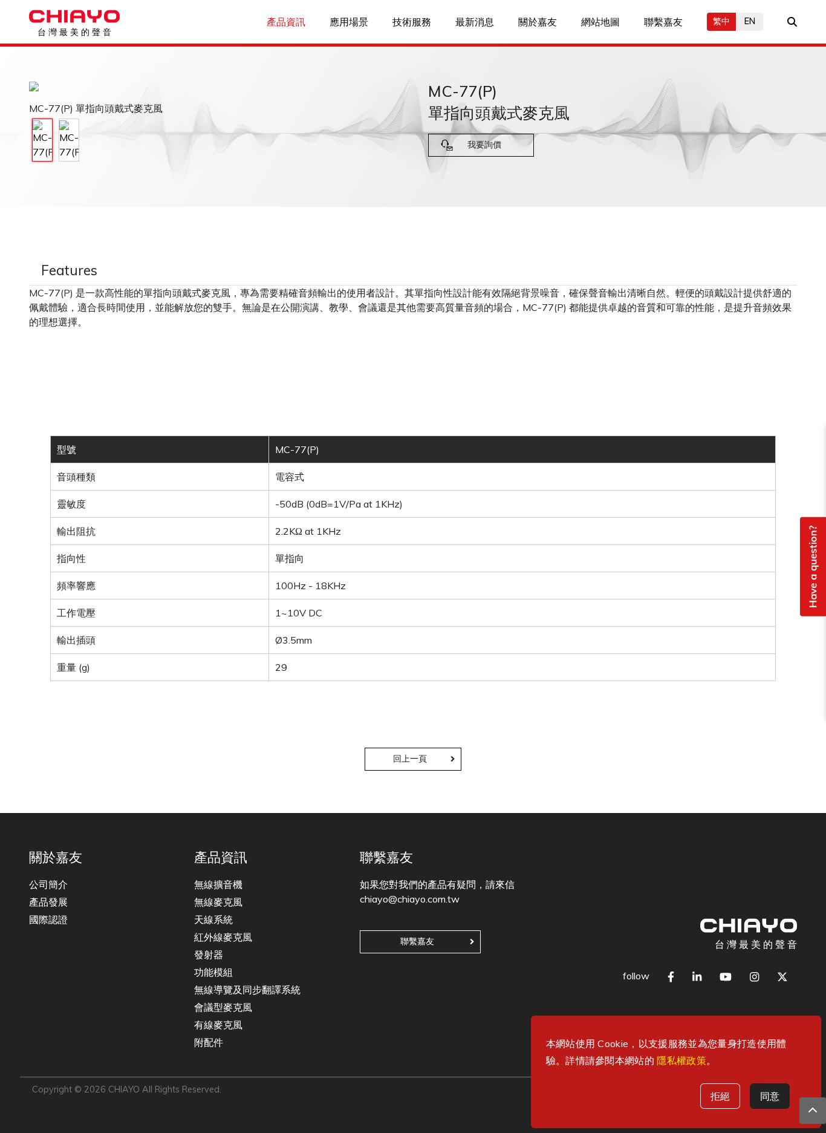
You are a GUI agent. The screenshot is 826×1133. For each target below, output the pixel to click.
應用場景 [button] (349, 22)
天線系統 (213, 919)
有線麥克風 (218, 1025)
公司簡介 (48, 884)
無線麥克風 (218, 902)
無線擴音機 (218, 884)
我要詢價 (484, 144)
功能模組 (213, 972)
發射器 (208, 955)
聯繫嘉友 (663, 22)
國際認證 (48, 919)
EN (749, 21)
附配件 (208, 1042)
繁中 (721, 21)
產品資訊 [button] (286, 22)
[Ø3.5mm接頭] (69, 140)
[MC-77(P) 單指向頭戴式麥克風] (42, 140)
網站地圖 (600, 22)
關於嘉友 (537, 22)
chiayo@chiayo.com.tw (410, 899)
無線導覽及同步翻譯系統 (247, 990)
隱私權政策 (681, 1060)
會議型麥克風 (223, 1007)
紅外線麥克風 (223, 937)
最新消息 (474, 22)
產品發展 (48, 902)
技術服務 (411, 22)
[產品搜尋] (792, 22)
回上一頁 (410, 758)
